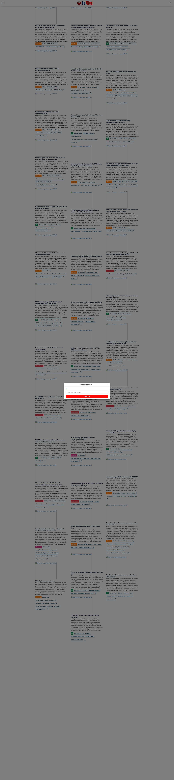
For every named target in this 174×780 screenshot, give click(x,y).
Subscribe (87, 396)
